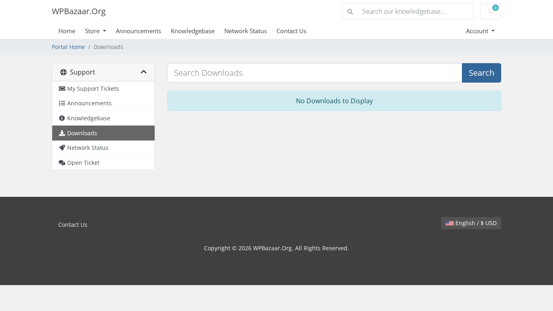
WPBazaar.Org (79, 11)
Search (481, 72)
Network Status (245, 31)
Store (93, 31)
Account (478, 31)
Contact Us (291, 31)
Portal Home (68, 47)
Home (66, 31)
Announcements (138, 31)
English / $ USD (475, 223)
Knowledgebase (193, 31)
